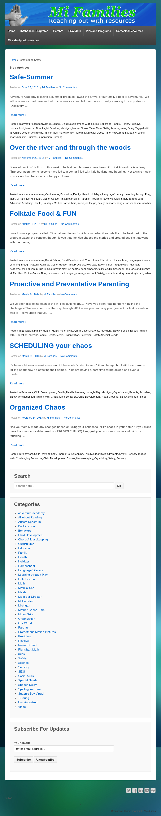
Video (109, 264)
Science (23, 662)
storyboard (137, 273)
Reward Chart (27, 645)
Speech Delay (27, 684)
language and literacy (137, 269)
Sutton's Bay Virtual (31, 693)
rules (123, 128)
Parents (58, 31)
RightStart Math (28, 649)
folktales (103, 269)
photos (79, 273)
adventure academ (20, 132)
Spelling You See (29, 689)
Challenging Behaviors (64, 396)
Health (125, 123)
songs (120, 203)
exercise (33, 335)
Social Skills (26, 676)
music (81, 203)
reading (123, 132)
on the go (91, 203)
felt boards (74, 269)
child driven (28, 269)
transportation (133, 203)
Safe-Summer (31, 77)
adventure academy (32, 123)
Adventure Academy (21, 203)
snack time (111, 273)
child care (37, 132)
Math (12, 198)
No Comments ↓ (68, 87)
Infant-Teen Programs (34, 31)
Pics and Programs (98, 31)
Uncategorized (26, 396)
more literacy (66, 132)
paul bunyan (67, 273)
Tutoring (57, 137)
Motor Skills (102, 128)
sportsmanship (18, 137)
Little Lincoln (26, 579)
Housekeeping (84, 458)
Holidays (135, 123)
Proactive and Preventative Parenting (69, 284)
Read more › (18, 114)
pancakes (53, 273)
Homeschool (17, 128)
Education (106, 123)
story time (124, 273)
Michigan (66, 128)
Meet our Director (35, 128)
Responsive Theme (121, 811)
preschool (90, 273)
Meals (55, 330)
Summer (32, 137)
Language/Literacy (112, 194)
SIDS (21, 671)
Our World (25, 623)
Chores (71, 458)
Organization (81, 330)
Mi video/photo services (23, 40)
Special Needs (129, 330)
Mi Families (48, 87)
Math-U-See (26, 588)
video (147, 273)
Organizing (100, 458)
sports (141, 132)
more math (81, 132)
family (43, 335)
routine (114, 396)
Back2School (52, 123)
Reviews (108, 198)
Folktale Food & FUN (43, 213)
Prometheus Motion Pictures (37, 632)
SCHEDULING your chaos (51, 345)
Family (116, 123)
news (115, 132)
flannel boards (89, 269)
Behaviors (27, 392)
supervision (45, 137)
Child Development (73, 123)
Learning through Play (137, 194)
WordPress (150, 811)
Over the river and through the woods (70, 147)
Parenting (86, 335)
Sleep (143, 396)
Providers (74, 31)
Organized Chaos (37, 407)
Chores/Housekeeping (70, 454)
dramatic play (58, 269)
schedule (133, 396)
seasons (111, 203)
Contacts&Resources (129, 31)
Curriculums (92, 123)
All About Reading (30, 517)
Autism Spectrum (29, 521)
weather (146, 203)
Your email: (22, 742)
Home (11, 31)
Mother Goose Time (83, 128)
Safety (131, 128)
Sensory (132, 454)
